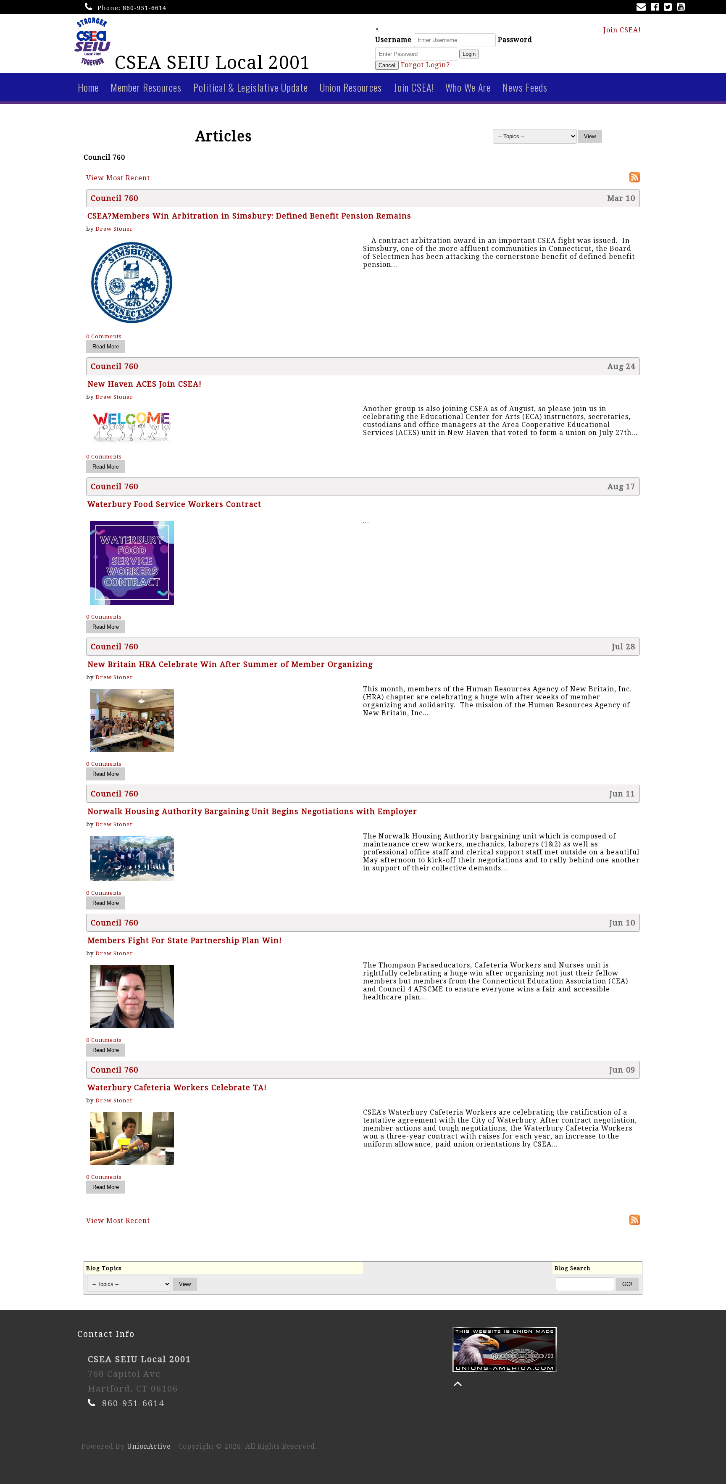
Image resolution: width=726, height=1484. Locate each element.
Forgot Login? (425, 65)
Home (88, 87)
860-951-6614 (144, 8)
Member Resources (146, 87)
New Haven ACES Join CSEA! (144, 384)
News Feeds (524, 87)
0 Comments (103, 336)
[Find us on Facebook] (656, 8)
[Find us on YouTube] (682, 8)
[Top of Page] (457, 1384)
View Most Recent (118, 178)
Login (469, 54)
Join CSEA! (622, 30)
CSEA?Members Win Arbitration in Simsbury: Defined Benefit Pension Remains (249, 215)
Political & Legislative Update (250, 87)
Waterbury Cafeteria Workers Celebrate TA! (177, 1087)
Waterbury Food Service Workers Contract (174, 504)
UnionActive (149, 1446)
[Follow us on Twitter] (669, 8)
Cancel (387, 65)
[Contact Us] (643, 8)
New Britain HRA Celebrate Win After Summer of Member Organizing (230, 664)
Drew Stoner (114, 229)
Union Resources (351, 87)
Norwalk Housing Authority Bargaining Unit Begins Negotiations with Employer (252, 811)
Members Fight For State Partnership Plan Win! (184, 940)
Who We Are (468, 87)
